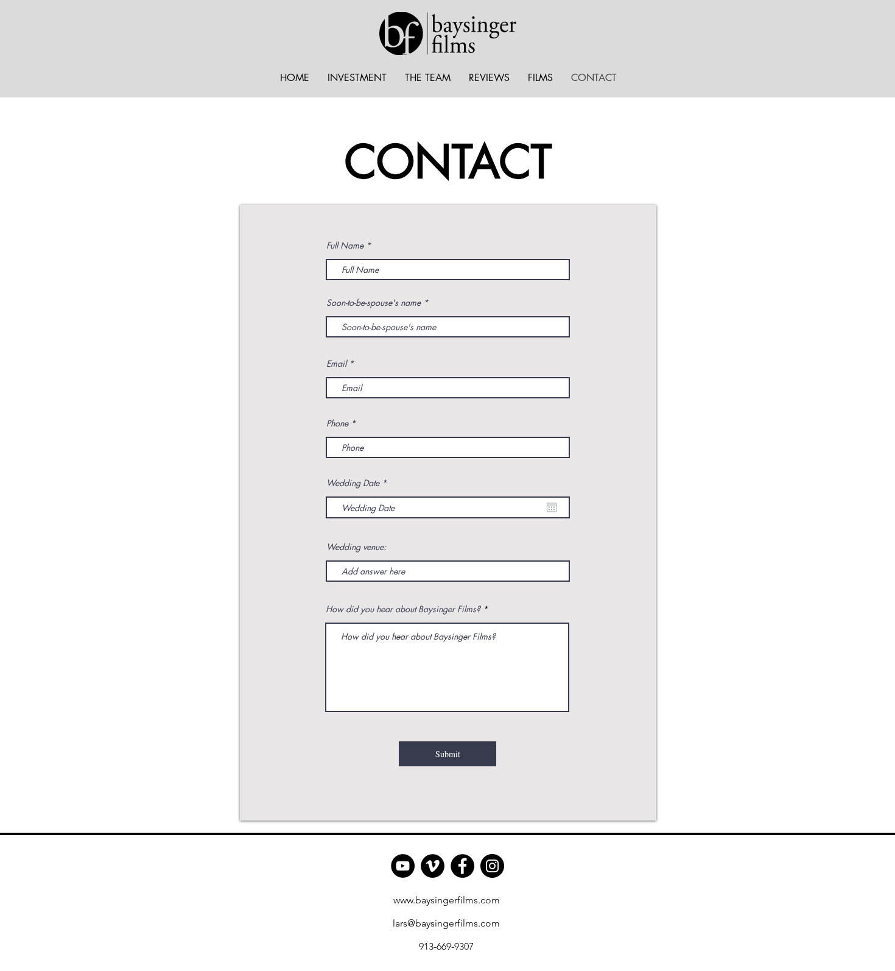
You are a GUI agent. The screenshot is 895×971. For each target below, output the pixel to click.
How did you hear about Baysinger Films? (403, 609)
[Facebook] (462, 866)
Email (336, 363)
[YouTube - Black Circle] (403, 866)
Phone (337, 423)
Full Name (344, 245)
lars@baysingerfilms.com (446, 923)
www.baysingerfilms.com (446, 900)
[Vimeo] (432, 866)
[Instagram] (492, 866)
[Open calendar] (551, 507)
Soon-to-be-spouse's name (373, 302)
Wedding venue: (356, 547)
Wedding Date (358, 483)
